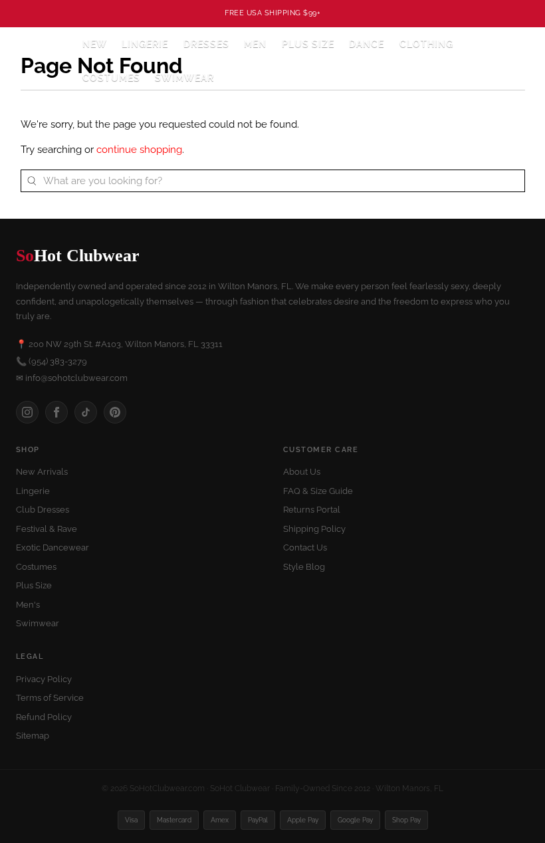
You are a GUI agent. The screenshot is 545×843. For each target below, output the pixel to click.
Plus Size (308, 44)
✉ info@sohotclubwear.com (72, 378)
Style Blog (304, 567)
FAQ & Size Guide (318, 491)
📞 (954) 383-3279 (51, 361)
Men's (28, 605)
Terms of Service (50, 698)
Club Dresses (42, 510)
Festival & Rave (46, 529)
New (94, 44)
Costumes (36, 567)
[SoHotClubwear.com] (40, 61)
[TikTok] (85, 412)
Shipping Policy (314, 529)
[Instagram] (27, 412)
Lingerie (33, 491)
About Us (301, 472)
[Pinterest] (115, 412)
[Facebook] (56, 412)
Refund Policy (44, 717)
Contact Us (305, 547)
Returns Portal (311, 510)
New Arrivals (42, 472)
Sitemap (32, 736)
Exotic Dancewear (52, 547)
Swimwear (184, 77)
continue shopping (139, 150)
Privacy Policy (44, 679)
